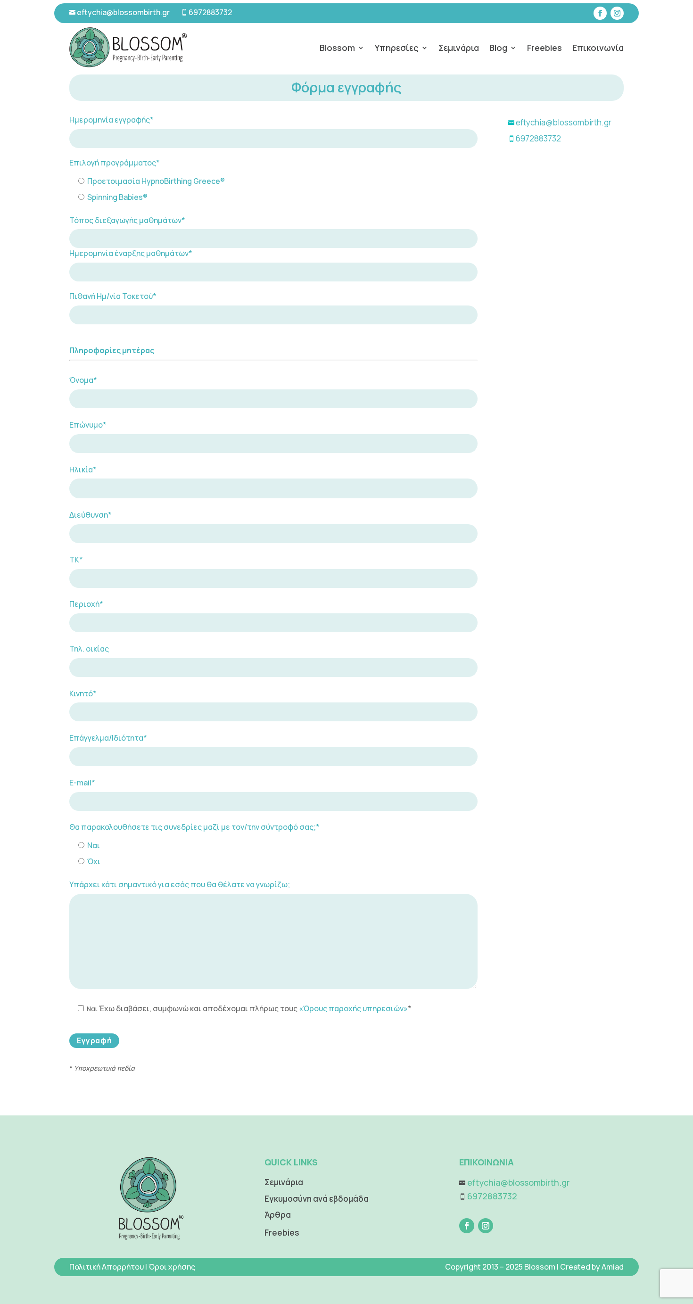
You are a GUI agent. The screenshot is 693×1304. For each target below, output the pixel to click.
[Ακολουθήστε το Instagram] (617, 13)
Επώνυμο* (88, 425)
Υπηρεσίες (397, 47)
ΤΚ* (76, 559)
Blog (498, 47)
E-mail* (82, 782)
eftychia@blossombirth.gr (122, 12)
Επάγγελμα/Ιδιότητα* (108, 738)
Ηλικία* (83, 469)
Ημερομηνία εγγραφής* (111, 120)
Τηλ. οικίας (89, 649)
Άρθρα (277, 1214)
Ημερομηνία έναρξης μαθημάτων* (130, 253)
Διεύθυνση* (90, 515)
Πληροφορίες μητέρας (111, 350)
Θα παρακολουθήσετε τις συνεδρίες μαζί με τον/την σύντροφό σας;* (194, 827)
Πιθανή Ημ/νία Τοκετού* (113, 296)
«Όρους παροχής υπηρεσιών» (353, 1008)
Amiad (613, 1267)
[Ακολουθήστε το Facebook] (600, 13)
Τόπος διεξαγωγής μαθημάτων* (127, 220)
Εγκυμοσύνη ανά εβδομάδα (316, 1199)
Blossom (337, 47)
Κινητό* (83, 693)
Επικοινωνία (598, 47)
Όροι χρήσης (171, 1267)
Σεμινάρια (458, 47)
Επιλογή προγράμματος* (114, 162)
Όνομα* (83, 380)
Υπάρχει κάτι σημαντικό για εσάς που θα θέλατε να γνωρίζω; (179, 884)
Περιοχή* (86, 604)
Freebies (544, 47)
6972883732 (210, 12)
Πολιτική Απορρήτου (106, 1267)
